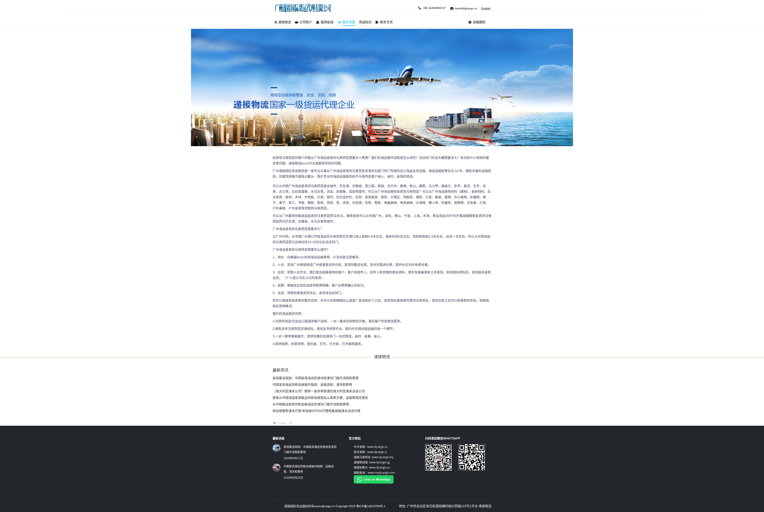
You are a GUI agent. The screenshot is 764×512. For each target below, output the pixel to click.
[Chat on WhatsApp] (374, 482)
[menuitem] (283, 22)
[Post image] (277, 448)
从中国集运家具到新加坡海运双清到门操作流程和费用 (311, 404)
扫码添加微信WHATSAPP (442, 438)
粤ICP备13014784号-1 (370, 506)
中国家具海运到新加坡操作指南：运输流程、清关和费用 (312, 384)
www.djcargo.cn (324, 506)
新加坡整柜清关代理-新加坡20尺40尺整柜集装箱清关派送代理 (316, 411)
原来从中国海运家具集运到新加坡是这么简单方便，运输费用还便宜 (320, 397)
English (485, 8)
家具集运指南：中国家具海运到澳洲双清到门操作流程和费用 (316, 378)
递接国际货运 (293, 506)
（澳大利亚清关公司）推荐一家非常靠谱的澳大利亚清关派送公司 (319, 391)
